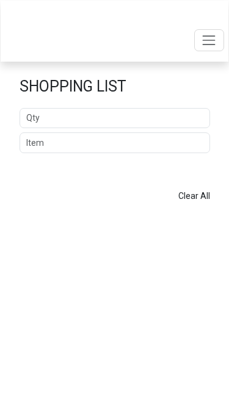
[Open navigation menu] (209, 40)
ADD (114, 167)
